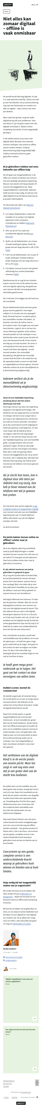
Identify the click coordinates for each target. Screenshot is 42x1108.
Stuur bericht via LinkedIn (13, 957)
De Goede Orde (26, 1092)
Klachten (14, 1097)
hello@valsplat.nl (9, 1081)
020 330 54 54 (7, 1083)
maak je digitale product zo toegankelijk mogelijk (20, 507)
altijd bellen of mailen (22, 923)
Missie (6, 11)
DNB (16, 274)
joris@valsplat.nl (11, 960)
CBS (7, 250)
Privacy (6, 1097)
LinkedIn (6, 1086)
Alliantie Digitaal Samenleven (18, 206)
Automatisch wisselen (28, 1097)
